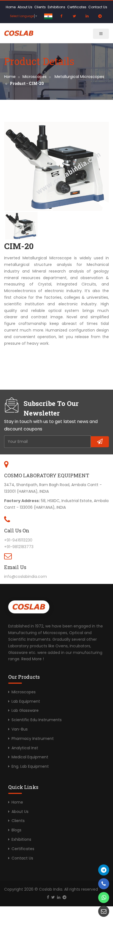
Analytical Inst (25, 748)
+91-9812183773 (18, 546)
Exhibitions (56, 7)
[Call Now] (103, 869)
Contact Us (97, 7)
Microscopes (34, 76)
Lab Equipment (26, 701)
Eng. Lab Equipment (30, 766)
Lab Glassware (25, 710)
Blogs (16, 830)
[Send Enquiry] (103, 911)
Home (11, 7)
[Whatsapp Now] (103, 897)
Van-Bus (20, 729)
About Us (25, 7)
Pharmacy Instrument (33, 738)
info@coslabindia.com (25, 576)
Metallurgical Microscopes (78, 76)
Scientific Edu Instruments (37, 720)
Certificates (76, 7)
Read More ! (32, 659)
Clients (40, 7)
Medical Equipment (30, 757)
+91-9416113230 (18, 540)
